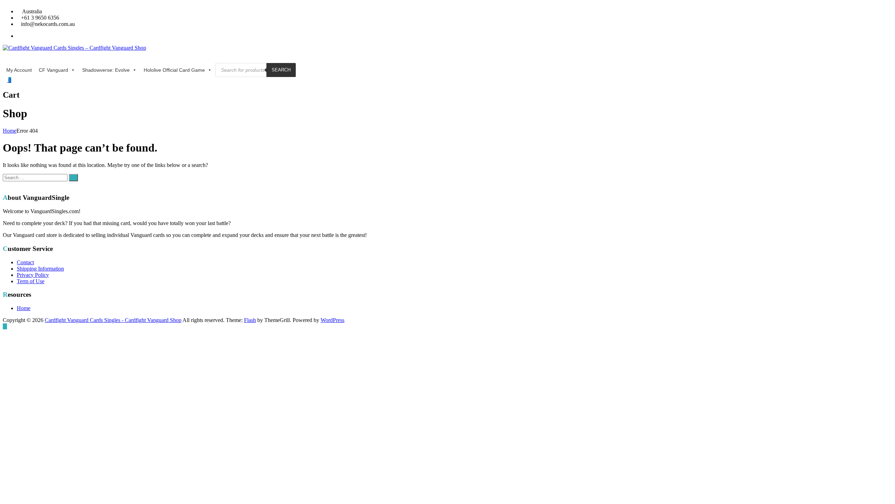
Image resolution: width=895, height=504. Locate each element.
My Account (19, 70)
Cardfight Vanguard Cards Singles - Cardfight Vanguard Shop (113, 320)
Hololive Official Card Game (174, 70)
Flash (250, 320)
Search (281, 69)
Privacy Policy (33, 275)
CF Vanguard (53, 70)
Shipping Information (40, 269)
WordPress (332, 320)
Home (9, 131)
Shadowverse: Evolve (106, 70)
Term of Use (30, 281)
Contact (25, 262)
